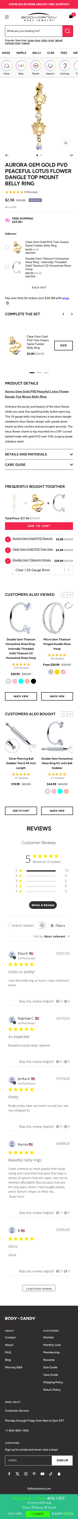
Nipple (21, 53)
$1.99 (50, 53)
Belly (36, 53)
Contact (10, 1337)
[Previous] (7, 155)
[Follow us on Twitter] (17, 1474)
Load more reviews (39, 1289)
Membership (51, 1352)
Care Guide (50, 1375)
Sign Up (62, 1460)
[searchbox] (23, 925)
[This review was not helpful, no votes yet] (65, 1001)
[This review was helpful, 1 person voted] (57, 1213)
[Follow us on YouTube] (42, 1474)
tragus (26, 43)
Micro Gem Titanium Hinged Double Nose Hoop (57, 644)
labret (58, 40)
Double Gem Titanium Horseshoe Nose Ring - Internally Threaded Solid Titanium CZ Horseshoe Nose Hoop (21, 649)
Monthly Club (52, 1345)
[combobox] (51, 936)
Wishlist (48, 1337)
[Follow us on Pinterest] (34, 1474)
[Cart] (71, 17)
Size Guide (50, 1367)
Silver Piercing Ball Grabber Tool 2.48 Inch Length (21, 763)
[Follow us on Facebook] (9, 1474)
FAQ (8, 1352)
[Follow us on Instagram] (26, 1474)
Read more (16, 1196)
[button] (64, 594)
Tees (63, 53)
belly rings (47, 40)
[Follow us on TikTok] (51, 1474)
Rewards (49, 1360)
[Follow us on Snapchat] (59, 1474)
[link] (8, 681)
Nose (6, 53)
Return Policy (52, 1390)
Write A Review (43, 905)
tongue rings (12, 43)
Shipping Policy (53, 1382)
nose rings (34, 40)
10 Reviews (31, 192)
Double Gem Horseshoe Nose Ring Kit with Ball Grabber (57, 763)
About (9, 1345)
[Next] (71, 155)
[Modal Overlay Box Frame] (39, 1506)
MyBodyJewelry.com (39, 1488)
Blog (8, 1360)
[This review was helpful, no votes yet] (57, 1001)
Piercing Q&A (13, 1367)
